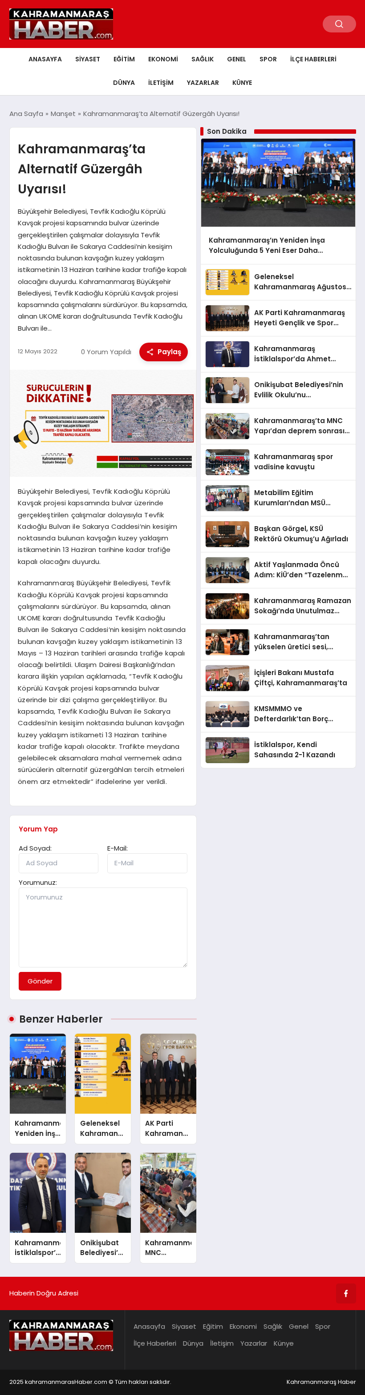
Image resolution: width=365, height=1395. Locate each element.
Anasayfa (45, 59)
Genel (236, 59)
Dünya (124, 82)
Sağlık (202, 59)
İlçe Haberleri (313, 59)
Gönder (40, 981)
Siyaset (87, 59)
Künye (242, 82)
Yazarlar (203, 82)
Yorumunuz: (38, 882)
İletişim (161, 82)
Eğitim (124, 59)
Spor (268, 59)
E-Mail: (117, 848)
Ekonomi (163, 59)
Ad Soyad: (35, 848)
